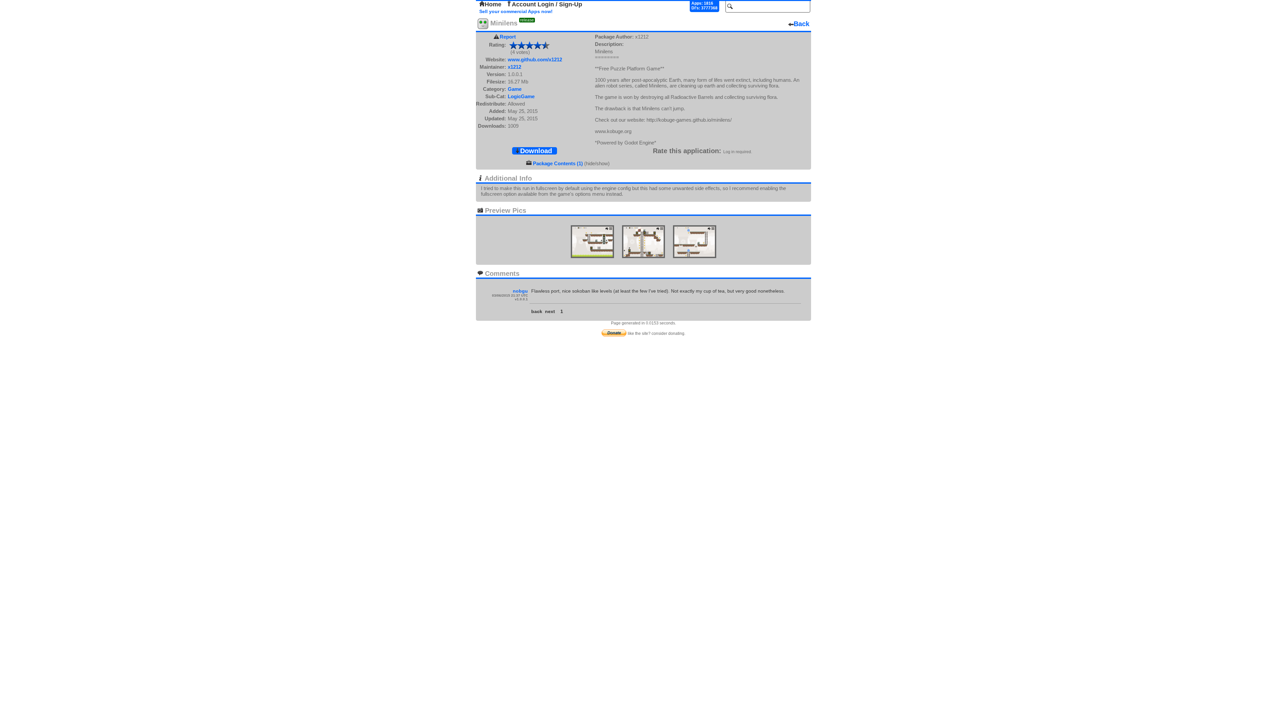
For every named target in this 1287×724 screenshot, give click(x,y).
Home (493, 4)
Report (508, 37)
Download (536, 151)
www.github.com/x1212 (535, 59)
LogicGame (521, 96)
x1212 (514, 67)
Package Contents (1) (558, 163)
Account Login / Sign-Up (547, 4)
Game (515, 89)
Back (801, 23)
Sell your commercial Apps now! (516, 11)
